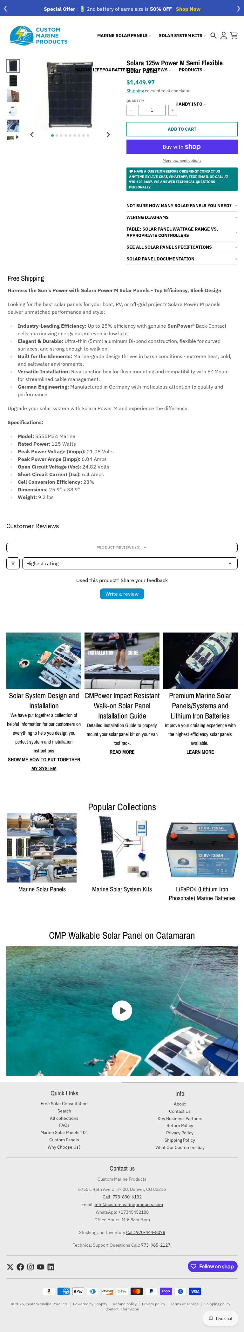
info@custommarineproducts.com (129, 1204)
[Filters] (13, 563)
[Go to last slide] (32, 134)
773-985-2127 (155, 1245)
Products (191, 70)
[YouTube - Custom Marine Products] (40, 1267)
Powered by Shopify (90, 1304)
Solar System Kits (181, 35)
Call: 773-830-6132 (122, 1197)
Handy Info (189, 104)
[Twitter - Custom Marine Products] (10, 1267)
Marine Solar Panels (123, 35)
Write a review (122, 594)
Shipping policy (217, 1304)
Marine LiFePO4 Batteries (105, 70)
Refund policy (125, 1304)
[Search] (213, 35)
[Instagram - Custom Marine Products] (30, 1267)
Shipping (135, 91)
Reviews (158, 70)
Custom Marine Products (47, 1304)
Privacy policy (153, 1304)
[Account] (223, 35)
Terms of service (185, 1304)
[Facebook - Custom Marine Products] (20, 1267)
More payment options (182, 160)
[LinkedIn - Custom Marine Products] (51, 1267)
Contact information (122, 1309)
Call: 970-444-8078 (145, 1232)
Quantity (135, 101)
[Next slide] (108, 134)
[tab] (52, 135)
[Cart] (234, 35)
